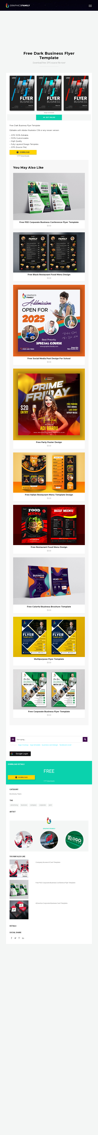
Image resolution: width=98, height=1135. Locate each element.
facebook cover (65, 745)
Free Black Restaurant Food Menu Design (49, 274)
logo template (35, 745)
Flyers (19, 794)
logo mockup (23, 745)
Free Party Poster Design (49, 442)
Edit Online (50, 117)
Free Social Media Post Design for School (49, 358)
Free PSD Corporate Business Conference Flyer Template (49, 222)
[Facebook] (11, 938)
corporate (42, 805)
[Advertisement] (49, 33)
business (24, 805)
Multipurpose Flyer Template (49, 659)
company (33, 805)
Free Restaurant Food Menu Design (49, 547)
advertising (14, 805)
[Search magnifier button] (85, 739)
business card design (50, 745)
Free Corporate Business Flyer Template (49, 711)
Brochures (13, 794)
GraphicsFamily (49, 828)
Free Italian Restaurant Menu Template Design (49, 495)
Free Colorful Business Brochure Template (49, 607)
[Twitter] (15, 938)
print (50, 805)
